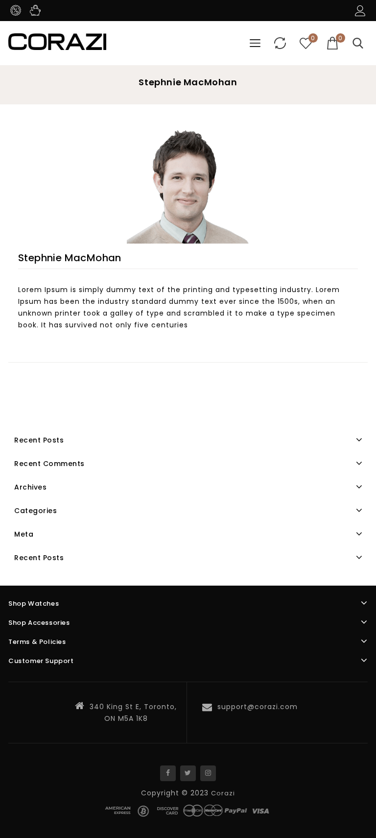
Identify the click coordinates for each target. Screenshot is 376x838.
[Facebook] (168, 773)
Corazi (223, 793)
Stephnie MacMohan (69, 258)
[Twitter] (188, 773)
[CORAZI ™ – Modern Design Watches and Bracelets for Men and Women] (57, 40)
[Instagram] (208, 773)
